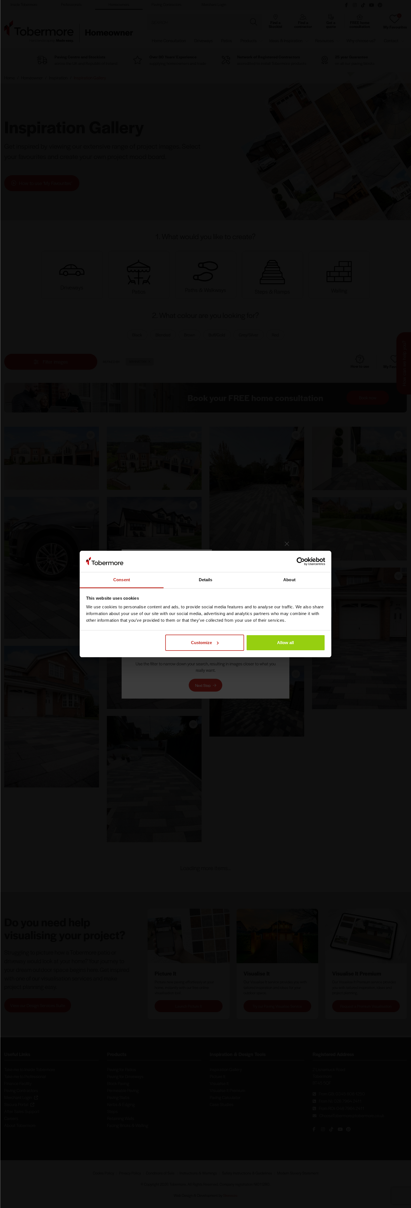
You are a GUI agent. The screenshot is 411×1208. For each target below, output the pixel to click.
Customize (201, 642)
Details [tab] (205, 579)
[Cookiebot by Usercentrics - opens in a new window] (300, 561)
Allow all (285, 642)
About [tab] (289, 579)
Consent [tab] (121, 579)
